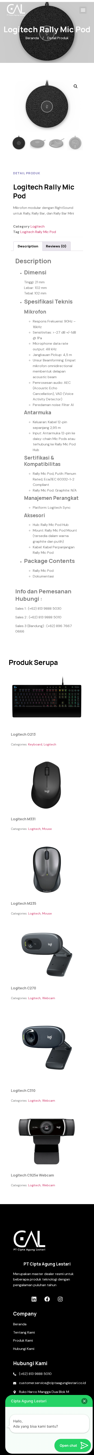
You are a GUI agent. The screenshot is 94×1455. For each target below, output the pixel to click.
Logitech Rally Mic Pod (38, 232)
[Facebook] (47, 1299)
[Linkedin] (34, 1299)
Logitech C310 (23, 1090)
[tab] (28, 246)
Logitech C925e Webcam (32, 1175)
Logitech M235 (23, 903)
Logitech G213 (23, 734)
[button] (83, 10)
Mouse (47, 829)
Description (28, 246)
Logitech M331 (23, 819)
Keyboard (35, 744)
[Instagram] (60, 1299)
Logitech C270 (23, 988)
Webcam (48, 998)
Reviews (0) (56, 246)
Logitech (38, 226)
